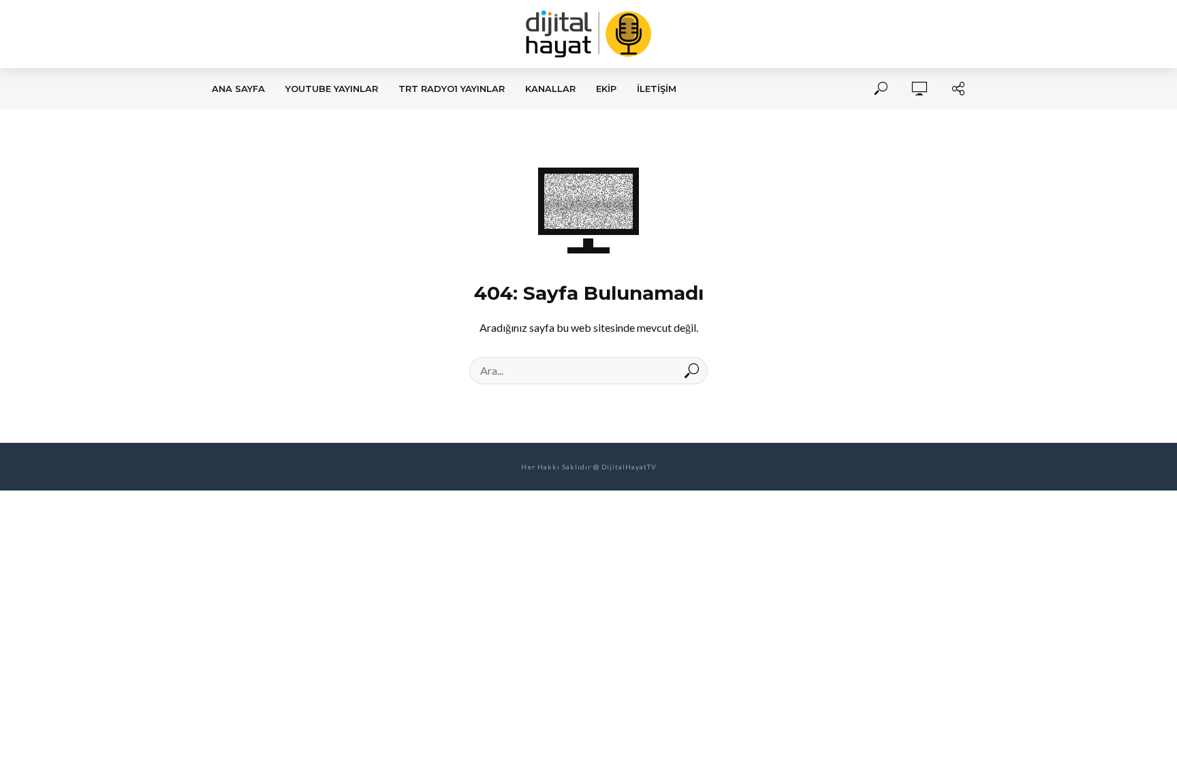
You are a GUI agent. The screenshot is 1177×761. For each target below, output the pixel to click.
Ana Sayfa (238, 88)
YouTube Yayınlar (331, 88)
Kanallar (550, 88)
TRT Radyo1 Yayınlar (451, 88)
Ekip (606, 88)
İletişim (656, 88)
